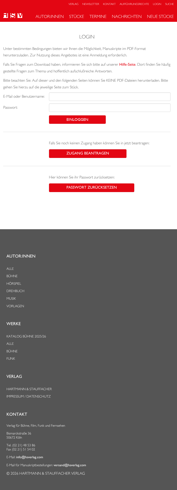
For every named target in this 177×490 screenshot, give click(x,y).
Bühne (12, 276)
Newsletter (90, 4)
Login (157, 4)
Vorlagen (15, 306)
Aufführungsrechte (134, 4)
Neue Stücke (160, 16)
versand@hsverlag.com (70, 465)
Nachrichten (127, 16)
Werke (13, 323)
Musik (11, 298)
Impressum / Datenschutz (28, 396)
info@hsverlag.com (29, 457)
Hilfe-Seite (127, 64)
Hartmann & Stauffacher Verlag (52, 473)
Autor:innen (49, 16)
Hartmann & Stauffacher (29, 389)
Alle (10, 269)
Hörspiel (13, 284)
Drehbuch (15, 291)
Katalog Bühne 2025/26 (26, 336)
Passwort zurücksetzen (91, 187)
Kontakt (109, 4)
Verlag (74, 4)
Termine (98, 16)
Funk (10, 358)
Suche (169, 4)
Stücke (76, 16)
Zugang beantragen (87, 153)
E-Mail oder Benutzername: (24, 96)
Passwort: (10, 107)
